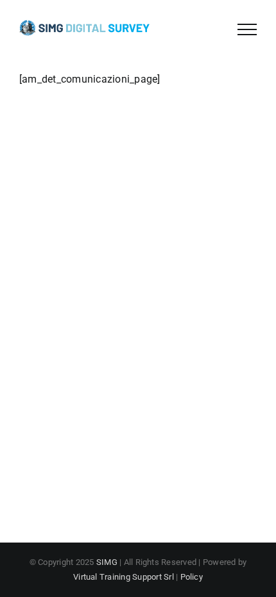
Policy (191, 577)
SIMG (106, 562)
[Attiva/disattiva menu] (247, 29)
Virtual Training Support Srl (123, 577)
